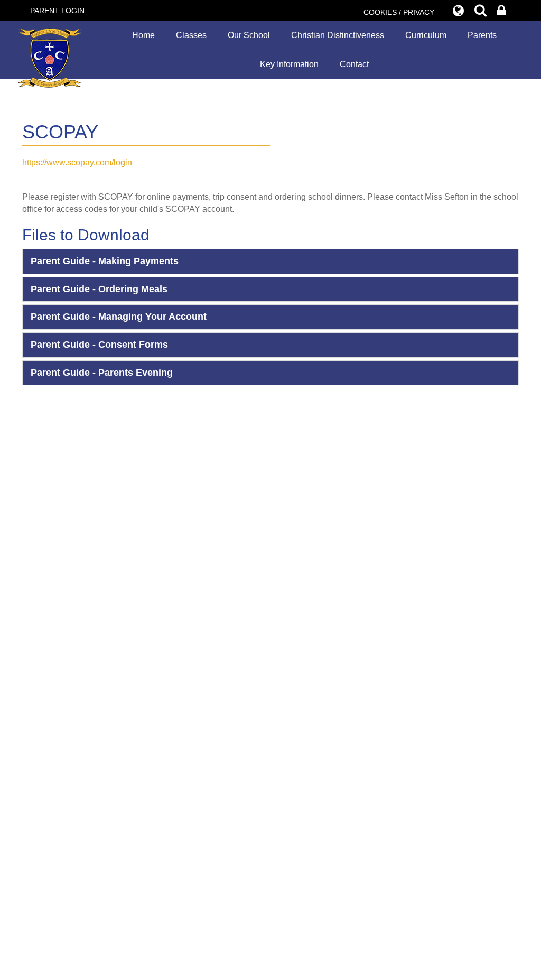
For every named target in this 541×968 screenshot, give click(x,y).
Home (143, 35)
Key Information (289, 64)
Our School (249, 35)
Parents (482, 35)
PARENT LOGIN (57, 10)
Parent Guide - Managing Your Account (119, 316)
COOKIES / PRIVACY (398, 12)
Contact (354, 64)
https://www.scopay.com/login (77, 162)
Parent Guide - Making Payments (105, 261)
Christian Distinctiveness (337, 35)
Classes (191, 35)
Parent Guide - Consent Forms (99, 344)
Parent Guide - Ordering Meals (99, 289)
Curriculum (425, 35)
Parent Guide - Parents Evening (102, 372)
